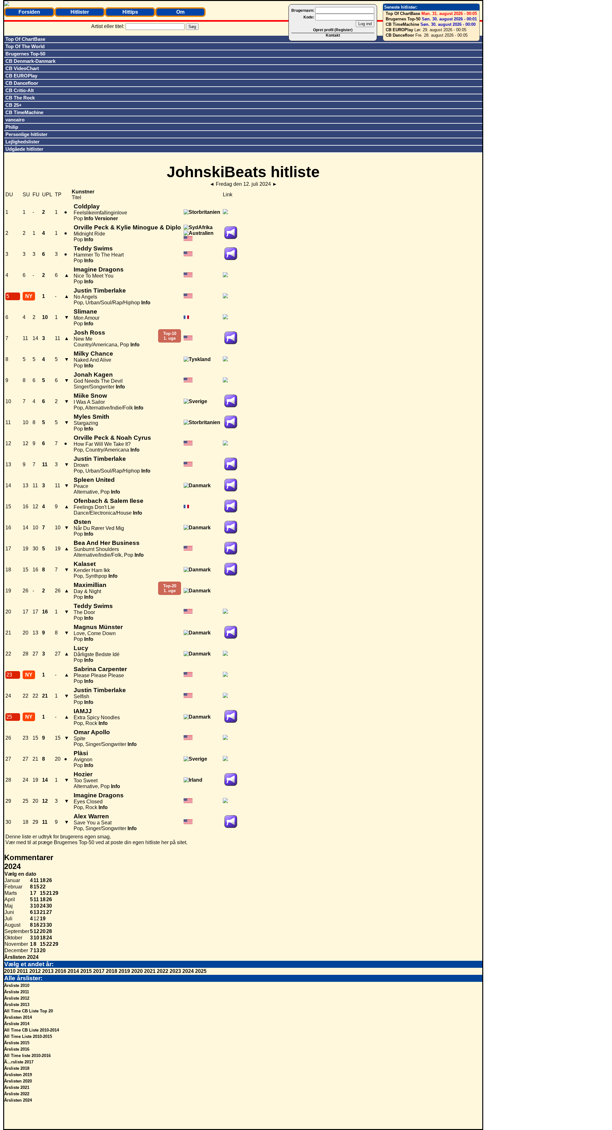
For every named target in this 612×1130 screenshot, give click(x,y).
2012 (35, 971)
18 (43, 880)
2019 (124, 971)
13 (36, 912)
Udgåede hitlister (24, 149)
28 (49, 931)
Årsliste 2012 (16, 998)
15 (36, 886)
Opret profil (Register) (333, 30)
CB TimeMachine (402, 24)
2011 (22, 971)
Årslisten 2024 (21, 957)
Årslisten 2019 (18, 1074)
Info (88, 218)
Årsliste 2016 (16, 1049)
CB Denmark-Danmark (30, 61)
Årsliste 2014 (16, 1023)
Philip (11, 127)
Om (180, 12)
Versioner (106, 218)
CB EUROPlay (399, 29)
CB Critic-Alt (19, 90)
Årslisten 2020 (18, 1081)
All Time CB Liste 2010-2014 (31, 1030)
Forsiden (29, 12)
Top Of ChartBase (403, 13)
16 (36, 925)
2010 (10, 971)
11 (36, 880)
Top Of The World (25, 46)
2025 (201, 971)
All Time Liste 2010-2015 (28, 1036)
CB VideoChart (22, 68)
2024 (188, 971)
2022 (162, 971)
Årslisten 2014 (18, 1017)
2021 (150, 971)
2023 (175, 971)
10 (36, 906)
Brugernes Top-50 (403, 19)
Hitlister (79, 12)
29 (55, 893)
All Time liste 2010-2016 (27, 1055)
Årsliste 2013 (16, 1004)
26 (49, 880)
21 (49, 893)
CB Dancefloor (400, 35)
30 (49, 906)
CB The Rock (20, 97)
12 (36, 931)
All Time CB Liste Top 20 (28, 1011)
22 (43, 886)
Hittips (130, 12)
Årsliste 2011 (16, 991)
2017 (99, 971)
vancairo (15, 119)
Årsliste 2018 (16, 1068)
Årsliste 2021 (16, 1087)
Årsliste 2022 (16, 1093)
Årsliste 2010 (16, 985)
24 (43, 906)
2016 (60, 971)
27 (49, 912)
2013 (48, 971)
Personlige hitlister (26, 134)
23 (43, 925)
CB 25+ (13, 105)
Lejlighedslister (22, 141)
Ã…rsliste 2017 (18, 1062)
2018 (111, 971)
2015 (86, 971)
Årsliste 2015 (16, 1042)
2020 (137, 971)
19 (43, 918)
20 (43, 931)
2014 (73, 971)
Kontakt (333, 35)
